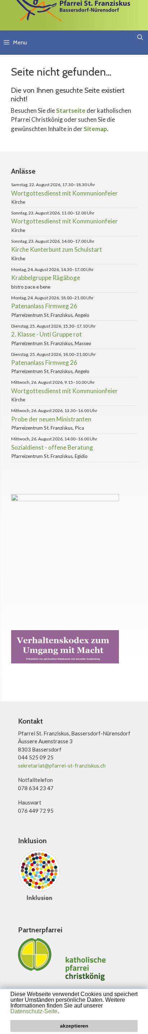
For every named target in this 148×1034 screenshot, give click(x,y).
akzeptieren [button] (74, 1026)
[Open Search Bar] (140, 37)
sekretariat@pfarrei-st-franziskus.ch (62, 765)
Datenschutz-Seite (33, 1011)
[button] (61, 1012)
